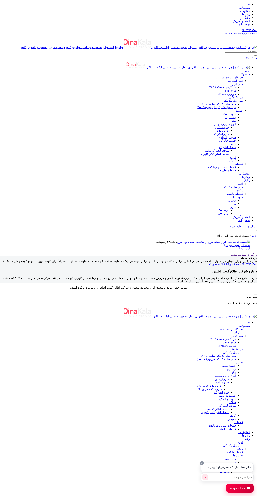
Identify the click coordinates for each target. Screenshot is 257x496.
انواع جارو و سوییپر (225, 123)
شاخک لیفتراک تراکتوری (215, 153)
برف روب (230, 117)
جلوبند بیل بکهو (227, 137)
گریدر (233, 157)
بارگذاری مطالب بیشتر (244, 254)
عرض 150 (223, 210)
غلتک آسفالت (235, 80)
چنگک (232, 143)
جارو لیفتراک (221, 133)
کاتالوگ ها (244, 11)
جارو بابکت (222, 130)
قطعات (238, 163)
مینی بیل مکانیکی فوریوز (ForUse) (216, 107)
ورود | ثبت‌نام (249, 57)
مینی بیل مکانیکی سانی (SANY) (217, 104)
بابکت (239, 190)
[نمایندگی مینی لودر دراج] (213, 241)
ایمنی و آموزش (241, 21)
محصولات (244, 7)
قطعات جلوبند (228, 170)
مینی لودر (237, 84)
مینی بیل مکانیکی (233, 100)
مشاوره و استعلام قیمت (243, 226)
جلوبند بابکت (229, 113)
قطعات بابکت (235, 193)
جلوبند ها (238, 197)
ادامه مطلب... (242, 248)
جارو (233, 207)
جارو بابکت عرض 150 (209, 385)
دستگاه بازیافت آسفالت (229, 77)
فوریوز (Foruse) (227, 94)
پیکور (233, 120)
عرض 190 (223, 213)
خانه (247, 4)
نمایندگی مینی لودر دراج (236, 245)
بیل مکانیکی (236, 97)
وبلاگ (247, 17)
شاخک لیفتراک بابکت (217, 150)
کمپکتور (231, 160)
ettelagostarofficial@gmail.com (240, 33)
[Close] (255, 294)
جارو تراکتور (222, 127)
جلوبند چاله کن (227, 140)
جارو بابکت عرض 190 (209, 389)
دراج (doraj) (229, 90)
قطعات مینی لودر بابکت (222, 167)
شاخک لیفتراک (227, 147)
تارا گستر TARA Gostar (222, 87)
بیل (234, 203)
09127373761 (249, 30)
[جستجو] (255, 55)
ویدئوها (246, 14)
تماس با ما (244, 24)
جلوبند (239, 110)
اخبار (240, 183)
